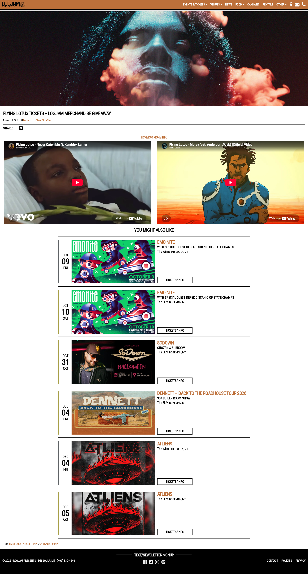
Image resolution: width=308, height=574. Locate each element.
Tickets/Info (175, 280)
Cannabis (253, 4)
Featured (27, 120)
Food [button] (239, 4)
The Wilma (46, 120)
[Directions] (291, 4)
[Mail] (297, 4)
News (228, 4)
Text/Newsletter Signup (154, 555)
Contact (272, 560)
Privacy (301, 560)
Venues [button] (215, 4)
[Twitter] (151, 562)
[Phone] (303, 4)
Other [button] (280, 4)
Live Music (36, 120)
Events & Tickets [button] (194, 4)
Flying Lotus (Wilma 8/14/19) (23, 543)
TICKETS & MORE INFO (154, 137)
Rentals (268, 4)
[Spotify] (163, 562)
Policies (287, 560)
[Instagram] (157, 562)
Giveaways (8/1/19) (49, 543)
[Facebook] (145, 562)
